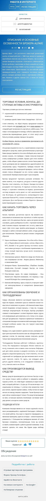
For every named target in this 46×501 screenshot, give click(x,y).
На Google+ (31, 485)
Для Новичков (25, 19)
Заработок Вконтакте (13, 480)
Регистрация (28, 6)
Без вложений (24, 29)
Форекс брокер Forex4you (14, 475)
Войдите (24, 456)
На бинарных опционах (13, 490)
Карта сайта (23, 497)
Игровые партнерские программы (18, 470)
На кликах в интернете (13, 485)
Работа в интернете (23, 2)
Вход (12, 7)
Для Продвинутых (24, 24)
